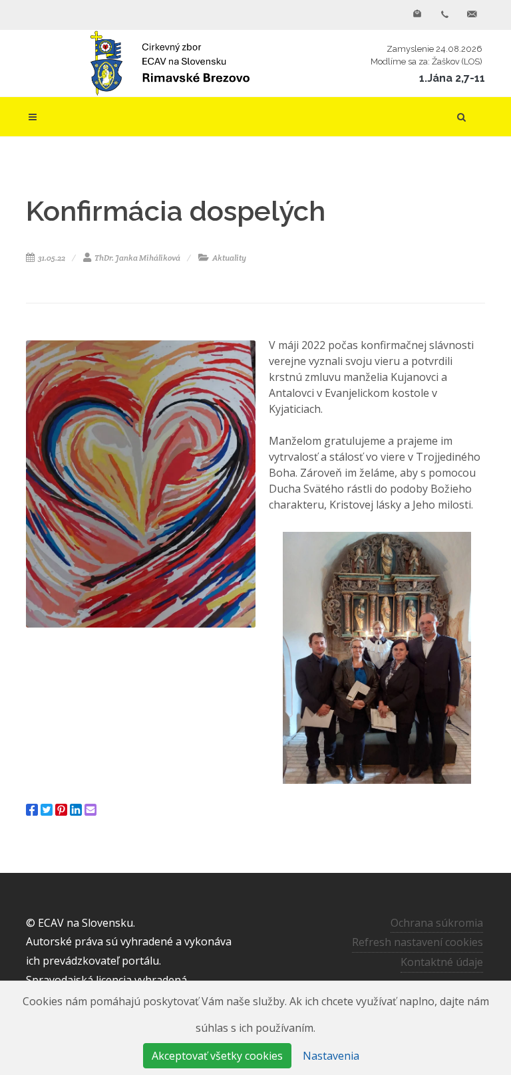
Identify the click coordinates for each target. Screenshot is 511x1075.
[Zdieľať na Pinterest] (61, 810)
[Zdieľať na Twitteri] (47, 810)
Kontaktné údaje (442, 962)
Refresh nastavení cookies (417, 942)
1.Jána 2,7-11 (452, 78)
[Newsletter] (417, 14)
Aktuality (228, 258)
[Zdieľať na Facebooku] (32, 810)
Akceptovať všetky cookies (217, 1055)
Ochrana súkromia (437, 922)
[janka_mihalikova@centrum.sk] (471, 14)
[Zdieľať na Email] (90, 810)
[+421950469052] (444, 14)
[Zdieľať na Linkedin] (76, 810)
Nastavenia (331, 1055)
